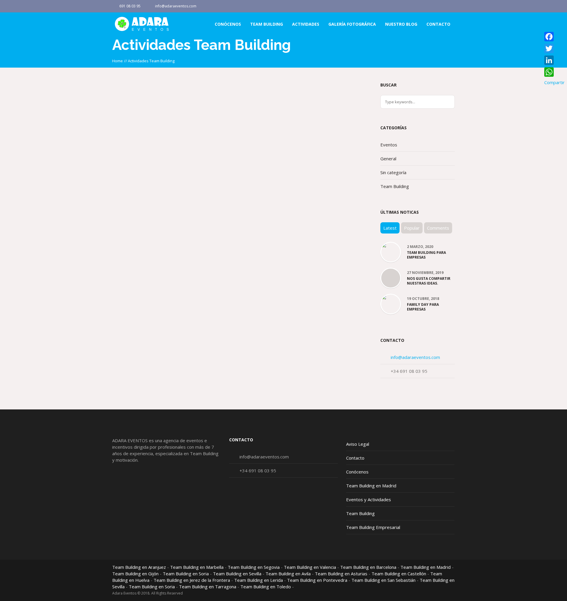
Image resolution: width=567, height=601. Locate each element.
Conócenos (357, 472)
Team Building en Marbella (197, 567)
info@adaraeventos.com (175, 6)
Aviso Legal (357, 444)
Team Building (394, 186)
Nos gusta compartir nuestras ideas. (428, 281)
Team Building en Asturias (341, 573)
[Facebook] (450, 6)
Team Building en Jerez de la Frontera (192, 580)
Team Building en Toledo (265, 586)
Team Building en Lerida (258, 580)
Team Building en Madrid (371, 486)
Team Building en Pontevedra (317, 580)
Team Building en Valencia (310, 567)
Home (117, 60)
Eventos (388, 145)
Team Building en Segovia (254, 567)
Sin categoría (393, 172)
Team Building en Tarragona (207, 586)
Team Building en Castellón (399, 573)
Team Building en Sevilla (237, 573)
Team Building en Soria (186, 573)
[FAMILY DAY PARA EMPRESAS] (390, 300)
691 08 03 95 (130, 6)
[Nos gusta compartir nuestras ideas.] (390, 278)
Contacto (355, 458)
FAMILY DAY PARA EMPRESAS (423, 307)
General (388, 158)
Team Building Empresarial (373, 527)
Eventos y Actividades (368, 499)
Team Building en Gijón (135, 573)
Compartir (554, 82)
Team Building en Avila (288, 573)
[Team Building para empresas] (390, 247)
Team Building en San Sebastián (383, 580)
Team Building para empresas (426, 255)
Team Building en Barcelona (368, 567)
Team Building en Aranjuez (139, 567)
